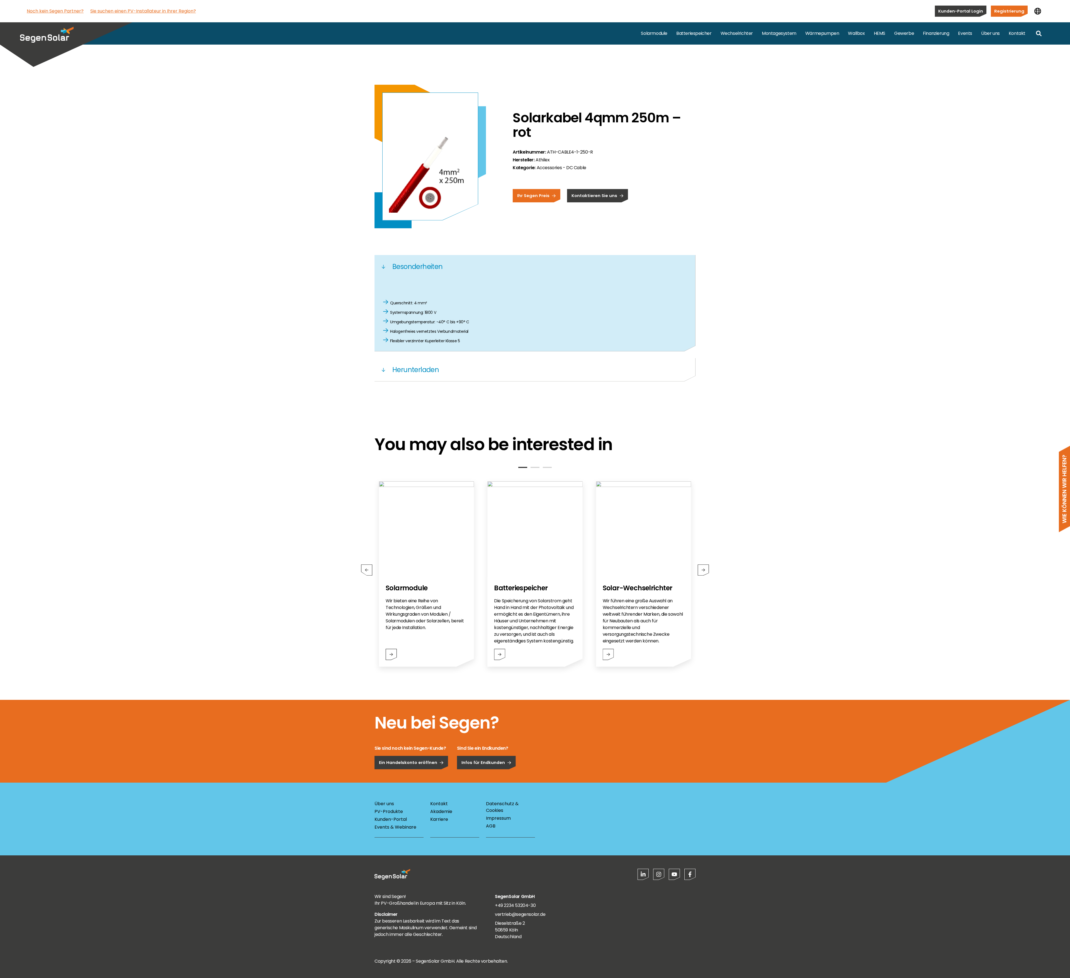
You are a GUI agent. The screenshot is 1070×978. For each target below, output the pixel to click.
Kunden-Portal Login (960, 11)
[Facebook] (690, 874)
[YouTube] (674, 874)
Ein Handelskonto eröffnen (408, 762)
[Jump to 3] (547, 467)
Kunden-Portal (390, 819)
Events (965, 33)
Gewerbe (904, 33)
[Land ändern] (1037, 11)
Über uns (990, 33)
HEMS (879, 33)
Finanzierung (936, 33)
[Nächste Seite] (703, 570)
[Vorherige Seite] (366, 570)
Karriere (439, 819)
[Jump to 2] (535, 467)
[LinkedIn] (643, 874)
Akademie (441, 811)
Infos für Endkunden (483, 762)
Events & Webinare (395, 827)
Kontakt (1017, 33)
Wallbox (856, 33)
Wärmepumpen (822, 33)
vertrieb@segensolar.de (520, 914)
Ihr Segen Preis (533, 195)
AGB (490, 826)
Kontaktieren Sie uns (594, 195)
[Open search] (1038, 33)
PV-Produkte (388, 811)
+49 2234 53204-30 (515, 905)
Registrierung (1009, 11)
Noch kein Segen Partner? (55, 11)
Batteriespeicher (694, 33)
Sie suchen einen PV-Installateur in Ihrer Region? (143, 11)
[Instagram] (658, 874)
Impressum (498, 818)
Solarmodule (654, 33)
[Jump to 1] (522, 467)
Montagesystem (779, 33)
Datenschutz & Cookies (502, 807)
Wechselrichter (737, 33)
